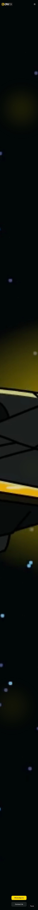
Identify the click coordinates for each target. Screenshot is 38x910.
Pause (32, 906)
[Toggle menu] (35, 4)
